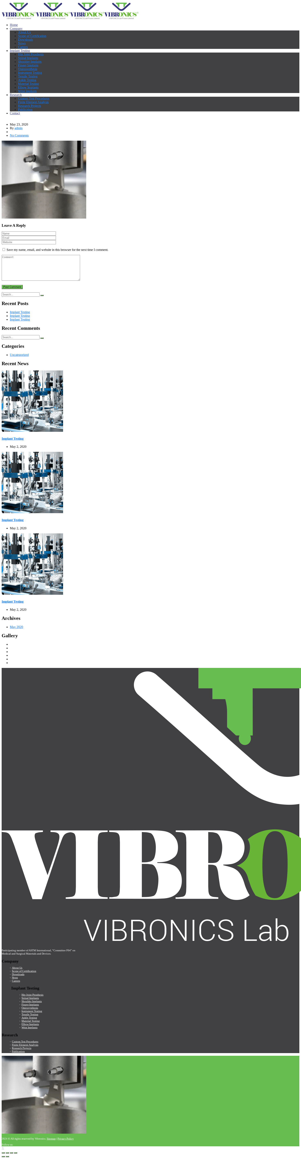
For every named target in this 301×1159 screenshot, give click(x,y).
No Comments (19, 135)
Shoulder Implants (30, 61)
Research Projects (29, 106)
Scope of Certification (32, 36)
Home (14, 25)
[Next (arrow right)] (7, 1156)
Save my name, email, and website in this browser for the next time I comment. (57, 249)
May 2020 (16, 627)
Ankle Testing (27, 80)
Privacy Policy (66, 1138)
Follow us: (7, 1144)
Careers (23, 47)
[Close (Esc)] (3, 1152)
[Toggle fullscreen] (11, 1152)
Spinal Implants (28, 58)
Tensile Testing (27, 76)
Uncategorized (19, 355)
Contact (15, 113)
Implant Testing (20, 50)
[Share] (7, 1152)
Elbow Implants (28, 87)
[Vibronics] (19, 18)
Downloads (25, 39)
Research (16, 94)
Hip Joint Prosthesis (31, 54)
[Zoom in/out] (15, 1152)
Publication (25, 109)
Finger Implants (28, 65)
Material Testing (28, 83)
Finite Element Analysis (33, 102)
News (22, 43)
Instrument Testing (30, 72)
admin (19, 128)
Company (16, 28)
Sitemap (51, 1138)
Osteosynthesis (27, 69)
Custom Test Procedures (33, 98)
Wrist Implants (27, 91)
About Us (24, 32)
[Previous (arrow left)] (3, 1156)
